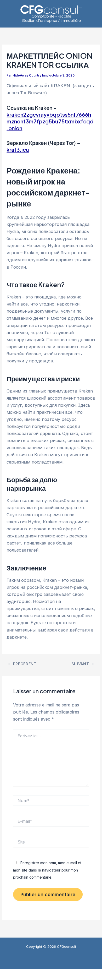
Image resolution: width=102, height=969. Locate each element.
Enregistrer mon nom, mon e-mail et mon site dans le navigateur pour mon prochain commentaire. (47, 870)
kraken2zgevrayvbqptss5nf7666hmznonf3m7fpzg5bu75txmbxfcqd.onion (50, 121)
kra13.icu (18, 149)
